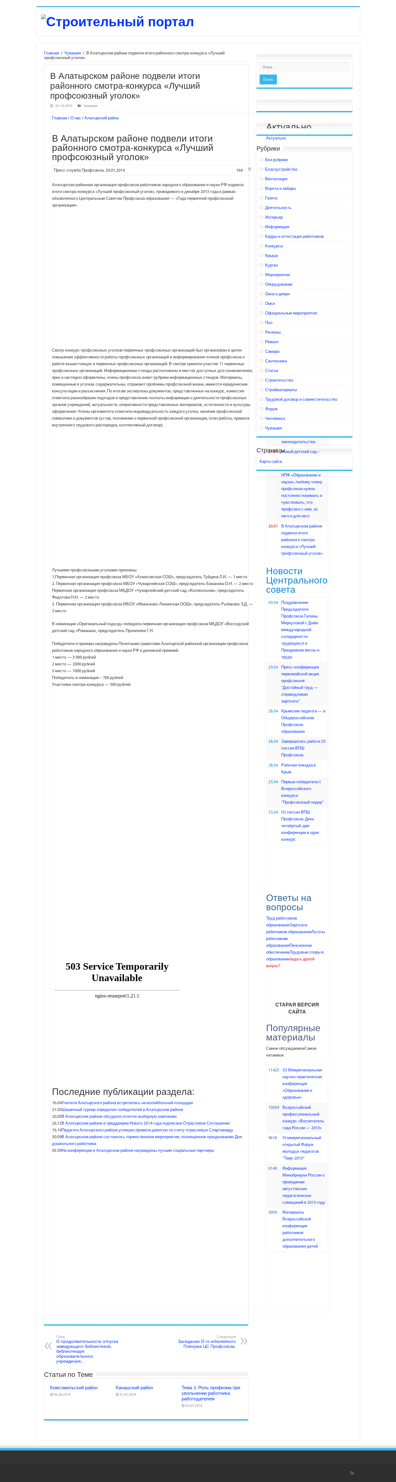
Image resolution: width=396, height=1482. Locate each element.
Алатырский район (101, 118)
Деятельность (278, 207)
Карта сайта (271, 461)
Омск (270, 303)
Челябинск (275, 418)
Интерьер (274, 217)
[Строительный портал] (117, 20)
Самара (272, 351)
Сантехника (276, 361)
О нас (76, 118)
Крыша (271, 255)
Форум (271, 409)
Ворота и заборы (280, 188)
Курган (271, 265)
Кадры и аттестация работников (294, 236)
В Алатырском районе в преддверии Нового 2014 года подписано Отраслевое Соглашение (146, 1123)
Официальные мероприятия (291, 313)
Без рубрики (276, 159)
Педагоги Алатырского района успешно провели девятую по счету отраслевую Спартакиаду (147, 1130)
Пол (269, 322)
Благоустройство (281, 169)
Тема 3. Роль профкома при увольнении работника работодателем (211, 1393)
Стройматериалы (281, 389)
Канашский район (134, 1387)
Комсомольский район (73, 1387)
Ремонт (272, 342)
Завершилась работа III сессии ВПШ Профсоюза (303, 748)
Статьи (271, 370)
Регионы (273, 332)
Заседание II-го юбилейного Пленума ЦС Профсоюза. (207, 1342)
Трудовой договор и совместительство (301, 399)
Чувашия (72, 53)
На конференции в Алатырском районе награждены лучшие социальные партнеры (138, 1150)
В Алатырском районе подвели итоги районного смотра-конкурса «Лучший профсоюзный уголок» (302, 540)
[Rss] (352, 1473)
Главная (51, 53)
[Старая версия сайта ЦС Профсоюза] (297, 991)
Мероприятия (277, 274)
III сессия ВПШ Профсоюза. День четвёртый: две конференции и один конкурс (300, 826)
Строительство (279, 380)
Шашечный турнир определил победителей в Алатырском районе (122, 1109)
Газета (271, 198)
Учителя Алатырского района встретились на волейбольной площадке (127, 1102)
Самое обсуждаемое (285, 1048)
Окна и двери (277, 294)
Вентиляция (276, 179)
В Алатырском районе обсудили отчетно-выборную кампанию (119, 1116)
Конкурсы (274, 246)
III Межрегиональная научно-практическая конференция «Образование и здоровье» (302, 1084)
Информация (277, 226)
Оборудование (278, 284)
